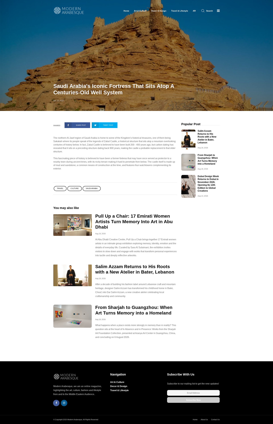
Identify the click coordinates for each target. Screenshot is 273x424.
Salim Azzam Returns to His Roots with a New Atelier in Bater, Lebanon (207, 137)
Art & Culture (140, 11)
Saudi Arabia (92, 188)
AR (194, 11)
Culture (75, 188)
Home (126, 11)
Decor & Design (158, 11)
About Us (204, 420)
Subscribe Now (193, 400)
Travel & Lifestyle (179, 11)
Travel (60, 188)
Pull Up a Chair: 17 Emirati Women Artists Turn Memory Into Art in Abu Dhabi (134, 221)
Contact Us (215, 420)
